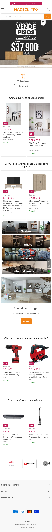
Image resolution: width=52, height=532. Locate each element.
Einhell (31, 379)
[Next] (45, 463)
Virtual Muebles (8, 139)
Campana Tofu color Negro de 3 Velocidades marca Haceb (12, 436)
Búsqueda (26, 521)
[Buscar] (47, 16)
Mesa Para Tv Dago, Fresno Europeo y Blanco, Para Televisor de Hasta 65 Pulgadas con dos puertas (13, 205)
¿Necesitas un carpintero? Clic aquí (26, 4)
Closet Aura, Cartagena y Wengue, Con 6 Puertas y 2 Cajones (39, 203)
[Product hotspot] (10, 296)
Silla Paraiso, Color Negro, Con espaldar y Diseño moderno (13, 134)
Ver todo (26, 321)
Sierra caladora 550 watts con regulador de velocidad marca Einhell (39, 374)
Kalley (5, 377)
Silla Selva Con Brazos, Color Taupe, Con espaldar (38, 145)
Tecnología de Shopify (26, 527)
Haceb (5, 442)
